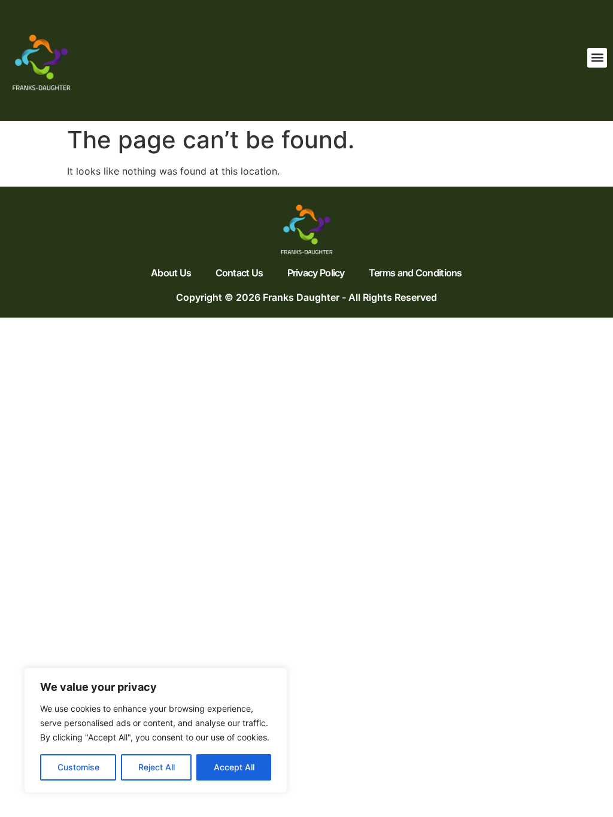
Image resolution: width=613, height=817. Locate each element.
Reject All (156, 767)
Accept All (234, 767)
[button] (597, 58)
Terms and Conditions (415, 273)
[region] (155, 730)
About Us (171, 273)
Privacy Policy (316, 273)
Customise (78, 767)
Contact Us (239, 273)
